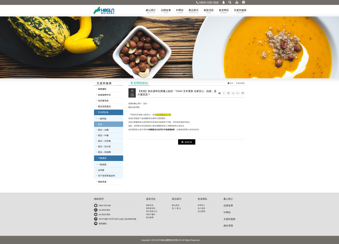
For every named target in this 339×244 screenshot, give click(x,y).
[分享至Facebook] (224, 93)
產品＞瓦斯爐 (104, 140)
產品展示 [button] (194, 11)
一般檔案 (102, 164)
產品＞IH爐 (103, 135)
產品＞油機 (103, 129)
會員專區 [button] (224, 11)
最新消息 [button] (209, 11)
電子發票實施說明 (106, 175)
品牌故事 (228, 205)
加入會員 (201, 208)
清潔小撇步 (150, 214)
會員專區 (202, 198)
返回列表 (188, 142)
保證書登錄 (103, 100)
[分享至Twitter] (233, 93)
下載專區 (102, 158)
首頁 (231, 83)
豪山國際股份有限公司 (108, 11)
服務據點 (102, 88)
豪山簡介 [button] (151, 11)
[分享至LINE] (228, 93)
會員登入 (201, 205)
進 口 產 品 (176, 208)
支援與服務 (240, 83)
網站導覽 (228, 225)
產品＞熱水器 (104, 146)
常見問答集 (103, 112)
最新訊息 (149, 205)
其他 (100, 124)
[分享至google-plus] (238, 93)
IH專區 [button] (180, 11)
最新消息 (151, 198)
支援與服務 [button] (240, 11)
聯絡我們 (99, 198)
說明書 (101, 170)
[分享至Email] (243, 93)
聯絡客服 (102, 181)
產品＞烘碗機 (104, 151)
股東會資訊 (150, 208)
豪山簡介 (228, 198)
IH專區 (227, 212)
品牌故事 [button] (166, 11)
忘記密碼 (201, 211)
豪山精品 (175, 205)
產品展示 (176, 198)
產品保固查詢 (104, 106)
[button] (17, 39)
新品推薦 (149, 217)
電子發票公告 (151, 211)
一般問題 (102, 118)
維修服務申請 (104, 94)
